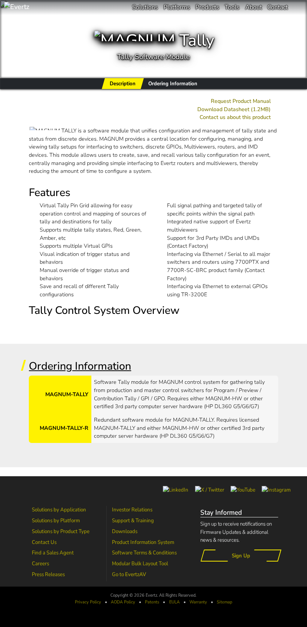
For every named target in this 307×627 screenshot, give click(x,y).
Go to (129, 574)
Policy (123, 602)
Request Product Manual (241, 101)
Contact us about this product (235, 117)
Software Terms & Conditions (144, 552)
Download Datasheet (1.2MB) (234, 109)
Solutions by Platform (56, 520)
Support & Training (133, 520)
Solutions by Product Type (60, 531)
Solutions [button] (145, 7)
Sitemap (224, 602)
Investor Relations (132, 509)
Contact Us (44, 542)
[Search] (297, 7)
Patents (152, 602)
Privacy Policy (88, 602)
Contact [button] (277, 7)
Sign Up (241, 555)
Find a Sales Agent (53, 552)
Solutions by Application (59, 509)
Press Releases (48, 574)
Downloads (124, 531)
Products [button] (207, 7)
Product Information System (143, 542)
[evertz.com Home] (41, 7)
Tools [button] (232, 7)
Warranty (198, 602)
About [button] (253, 7)
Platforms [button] (177, 7)
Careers (40, 563)
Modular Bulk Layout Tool (140, 563)
